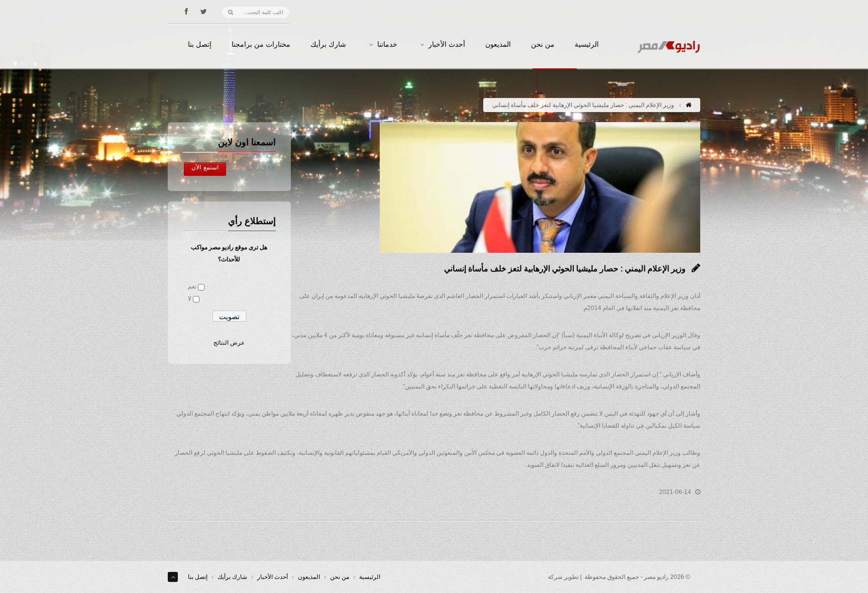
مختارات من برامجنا (261, 44)
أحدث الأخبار (446, 44)
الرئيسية (587, 44)
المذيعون (498, 44)
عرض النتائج (229, 342)
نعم (192, 286)
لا (189, 298)
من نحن (543, 44)
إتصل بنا (199, 44)
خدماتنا (387, 44)
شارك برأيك (328, 44)
